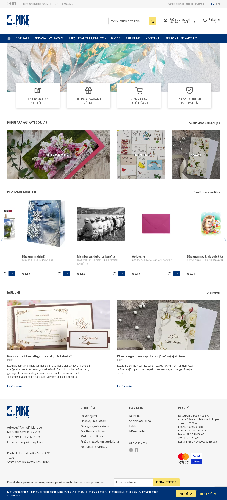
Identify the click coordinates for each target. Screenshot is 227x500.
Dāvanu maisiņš (18, 256)
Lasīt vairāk (14, 386)
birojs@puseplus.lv (35, 4)
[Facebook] (14, 4)
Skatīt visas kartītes (207, 192)
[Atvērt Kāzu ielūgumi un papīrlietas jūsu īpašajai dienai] (168, 325)
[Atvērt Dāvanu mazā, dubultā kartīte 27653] (196, 224)
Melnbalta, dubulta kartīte (81, 256)
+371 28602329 (63, 4)
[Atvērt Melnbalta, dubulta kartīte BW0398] (86, 224)
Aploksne (123, 256)
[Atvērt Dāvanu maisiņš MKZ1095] (31, 224)
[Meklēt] (152, 21)
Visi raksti (213, 293)
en (218, 4)
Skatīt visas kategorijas (204, 123)
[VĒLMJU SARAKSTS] (44, 273)
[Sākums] (9, 38)
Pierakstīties (166, 482)
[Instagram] (9, 4)
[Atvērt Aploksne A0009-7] (141, 224)
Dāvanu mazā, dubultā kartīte (193, 256)
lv (212, 4)
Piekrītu (185, 493)
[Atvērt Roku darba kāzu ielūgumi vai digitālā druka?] (58, 325)
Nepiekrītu (208, 493)
